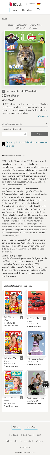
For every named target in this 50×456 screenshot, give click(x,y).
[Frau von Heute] (13, 382)
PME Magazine (35, 359)
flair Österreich (35, 398)
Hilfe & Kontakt (27, 435)
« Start (4, 18)
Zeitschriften (22, 24)
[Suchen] (38, 10)
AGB (39, 435)
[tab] (25, 129)
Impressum (25, 446)
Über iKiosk (13, 435)
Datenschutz (11, 441)
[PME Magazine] (36, 343)
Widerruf (39, 441)
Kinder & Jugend (36, 24)
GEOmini (22, 248)
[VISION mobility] (36, 302)
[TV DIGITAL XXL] (13, 343)
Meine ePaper (27, 10)
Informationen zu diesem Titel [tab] (12, 124)
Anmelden (32, 3)
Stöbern (14, 10)
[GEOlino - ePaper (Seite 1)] (25, 58)
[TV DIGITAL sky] (13, 302)
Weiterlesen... (43, 116)
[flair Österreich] (36, 382)
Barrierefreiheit (26, 441)
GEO (28, 161)
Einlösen (39, 134)
